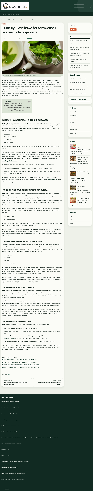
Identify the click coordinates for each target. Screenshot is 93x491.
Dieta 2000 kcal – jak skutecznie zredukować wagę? (83, 174)
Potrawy (11, 14)
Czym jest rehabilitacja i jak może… (78, 93)
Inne (17, 14)
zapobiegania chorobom (9, 161)
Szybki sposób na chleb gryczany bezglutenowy (13, 473)
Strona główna (4, 19)
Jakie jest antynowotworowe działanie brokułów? (19, 107)
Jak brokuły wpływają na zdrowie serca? (17, 109)
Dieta (4, 14)
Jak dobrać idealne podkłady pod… (78, 82)
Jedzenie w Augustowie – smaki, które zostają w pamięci (14, 461)
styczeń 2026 (73, 111)
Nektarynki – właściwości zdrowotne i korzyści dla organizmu (20, 367)
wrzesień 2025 (73, 115)
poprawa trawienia (9, 338)
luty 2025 (72, 122)
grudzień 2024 (73, 129)
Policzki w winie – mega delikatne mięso (10, 407)
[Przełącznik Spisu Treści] (29, 101)
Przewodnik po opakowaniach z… (78, 89)
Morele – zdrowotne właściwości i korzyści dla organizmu (19, 362)
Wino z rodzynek (5, 449)
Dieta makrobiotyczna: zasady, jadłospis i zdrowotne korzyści (82, 159)
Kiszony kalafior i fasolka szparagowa (10, 401)
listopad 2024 (73, 133)
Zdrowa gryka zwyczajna (83, 198)
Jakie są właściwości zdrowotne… (14, 105)
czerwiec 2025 (73, 119)
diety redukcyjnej (53, 179)
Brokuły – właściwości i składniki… (14, 103)
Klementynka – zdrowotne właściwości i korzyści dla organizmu (21, 364)
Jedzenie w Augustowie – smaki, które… (79, 78)
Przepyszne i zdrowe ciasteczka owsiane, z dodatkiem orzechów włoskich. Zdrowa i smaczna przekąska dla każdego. (29, 437)
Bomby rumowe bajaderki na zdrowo (10, 413)
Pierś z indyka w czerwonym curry (9, 467)
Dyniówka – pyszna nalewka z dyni (9, 431)
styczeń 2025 (73, 126)
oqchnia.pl (29, 38)
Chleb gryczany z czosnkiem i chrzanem (11, 443)
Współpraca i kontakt (79, 5)
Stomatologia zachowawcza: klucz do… (79, 86)
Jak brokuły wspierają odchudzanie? (16, 110)
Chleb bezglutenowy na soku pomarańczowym (12, 479)
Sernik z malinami (5, 455)
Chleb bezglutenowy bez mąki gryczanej (11, 419)
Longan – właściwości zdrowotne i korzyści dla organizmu (19, 359)
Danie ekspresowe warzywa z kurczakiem (11, 425)
